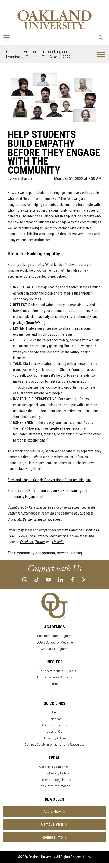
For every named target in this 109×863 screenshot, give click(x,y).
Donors (54, 690)
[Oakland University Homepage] (54, 19)
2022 (67, 56)
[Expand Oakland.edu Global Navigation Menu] (6, 37)
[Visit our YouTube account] (48, 579)
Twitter (40, 542)
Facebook (27, 542)
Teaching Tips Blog (41, 56)
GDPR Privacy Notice (54, 773)
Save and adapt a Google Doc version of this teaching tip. (49, 480)
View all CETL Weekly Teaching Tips (43, 536)
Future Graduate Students (54, 677)
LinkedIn (58, 542)
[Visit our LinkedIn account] (60, 579)
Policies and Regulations (54, 780)
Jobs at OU (54, 731)
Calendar (54, 719)
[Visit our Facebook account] (72, 579)
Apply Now (52, 811)
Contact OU (54, 712)
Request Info (52, 837)
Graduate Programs (54, 649)
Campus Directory (54, 725)
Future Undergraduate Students (54, 671)
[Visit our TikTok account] (36, 579)
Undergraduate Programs (54, 636)
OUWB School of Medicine (55, 642)
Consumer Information (54, 786)
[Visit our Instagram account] (24, 579)
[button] (100, 54)
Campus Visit (52, 824)
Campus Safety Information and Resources (54, 744)
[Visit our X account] (84, 579)
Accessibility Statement (54, 767)
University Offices (54, 738)
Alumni (54, 684)
